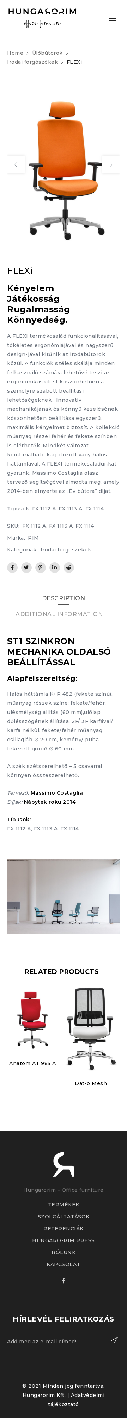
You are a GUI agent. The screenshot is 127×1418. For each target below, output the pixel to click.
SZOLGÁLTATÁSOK (64, 1216)
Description (63, 598)
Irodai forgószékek (32, 62)
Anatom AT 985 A (32, 1063)
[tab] (63, 598)
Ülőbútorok (47, 53)
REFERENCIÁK (63, 1228)
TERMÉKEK (63, 1205)
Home (15, 53)
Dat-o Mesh (91, 1083)
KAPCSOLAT (63, 1264)
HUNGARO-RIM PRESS (63, 1240)
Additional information (59, 614)
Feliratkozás (111, 1340)
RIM (33, 538)
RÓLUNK (63, 1252)
